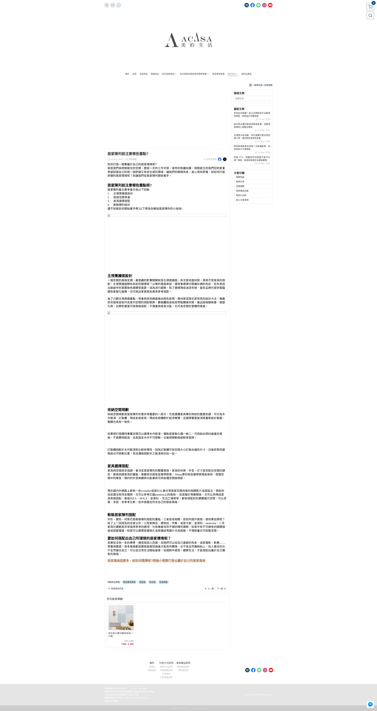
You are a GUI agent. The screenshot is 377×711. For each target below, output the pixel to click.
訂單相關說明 (166, 677)
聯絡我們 (152, 670)
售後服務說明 (166, 670)
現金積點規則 (183, 667)
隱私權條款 (183, 670)
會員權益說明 (183, 663)
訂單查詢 (166, 674)
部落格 (152, 667)
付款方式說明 (166, 663)
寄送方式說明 (166, 667)
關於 (152, 663)
